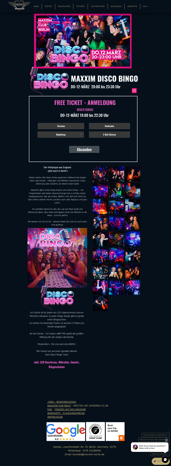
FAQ (49, 409)
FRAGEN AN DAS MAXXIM (70, 409)
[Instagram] (134, 90)
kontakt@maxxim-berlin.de (88, 454)
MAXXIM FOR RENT (59, 405)
